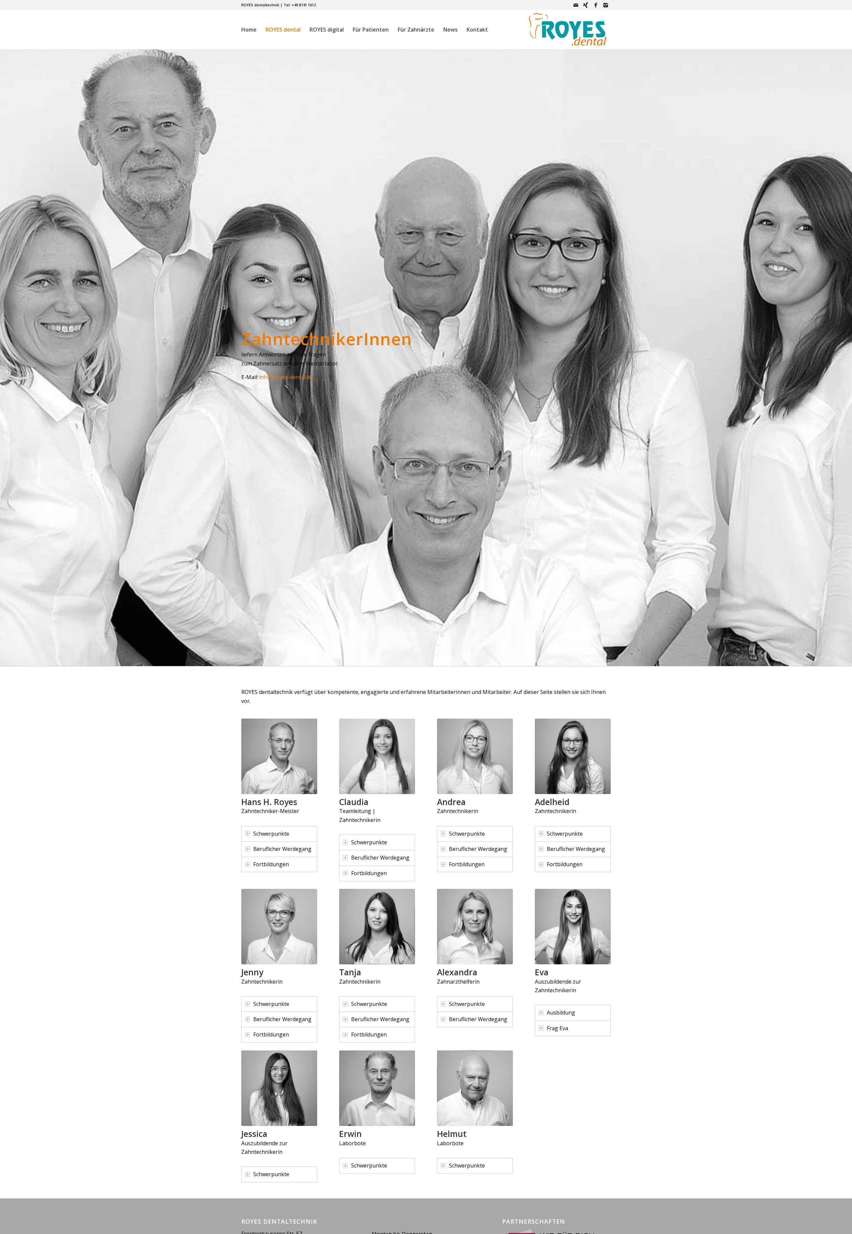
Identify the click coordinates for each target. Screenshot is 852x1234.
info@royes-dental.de (286, 377)
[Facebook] (595, 5)
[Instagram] (606, 5)
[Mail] (575, 5)
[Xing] (585, 5)
